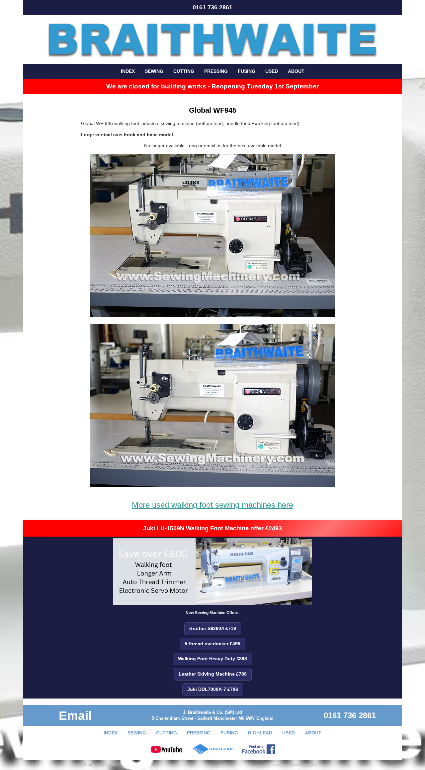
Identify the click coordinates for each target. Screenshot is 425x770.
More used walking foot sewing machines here (212, 504)
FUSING (246, 71)
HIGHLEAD (260, 732)
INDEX (128, 71)
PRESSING (216, 71)
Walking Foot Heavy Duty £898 (212, 658)
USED (271, 71)
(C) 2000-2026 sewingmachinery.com (286, 765)
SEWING (154, 71)
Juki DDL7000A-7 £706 (212, 689)
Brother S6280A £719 (212, 628)
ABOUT (296, 71)
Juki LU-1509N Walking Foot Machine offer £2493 (212, 528)
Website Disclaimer (98, 764)
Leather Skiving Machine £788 (213, 674)
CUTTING (183, 71)
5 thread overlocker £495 (212, 643)
